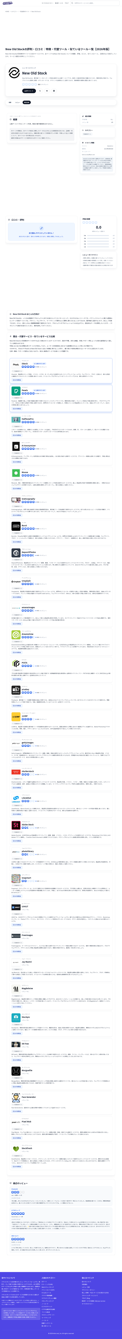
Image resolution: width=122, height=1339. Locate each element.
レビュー (17, 102)
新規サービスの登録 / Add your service (93, 1301)
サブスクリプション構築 (49, 1298)
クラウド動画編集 (47, 1295)
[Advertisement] (61, 29)
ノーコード (45, 1304)
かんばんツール (46, 1293)
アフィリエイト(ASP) (48, 1290)
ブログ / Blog (86, 1298)
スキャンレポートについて (90, 1295)
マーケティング (46, 1318)
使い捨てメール (46, 1326)
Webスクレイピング (48, 1287)
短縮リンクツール (47, 1323)
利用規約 (84, 1284)
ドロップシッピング (48, 1301)
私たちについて (86, 1282)
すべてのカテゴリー (88, 1304)
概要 (10, 102)
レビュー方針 (86, 1287)
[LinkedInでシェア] (54, 91)
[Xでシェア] (40, 91)
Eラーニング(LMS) (47, 1284)
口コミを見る (17, 380)
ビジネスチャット (47, 1306)
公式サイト (27, 91)
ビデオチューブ (15, 1210)
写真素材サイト (87, 134)
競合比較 (26, 102)
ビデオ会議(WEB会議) (48, 1309)
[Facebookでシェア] (47, 91)
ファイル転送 (46, 1312)
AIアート (44, 1282)
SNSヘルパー (15, 1236)
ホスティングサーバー (48, 1315)
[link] (61, 370)
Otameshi (14, 1189)
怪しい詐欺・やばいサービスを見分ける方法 (95, 1293)
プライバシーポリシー (88, 1290)
